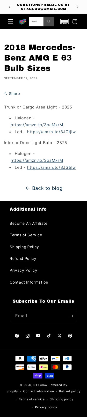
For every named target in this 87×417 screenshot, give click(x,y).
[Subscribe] (71, 316)
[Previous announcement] (9, 6)
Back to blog (47, 188)
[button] (10, 21)
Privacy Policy (23, 270)
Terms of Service (26, 235)
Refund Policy (23, 258)
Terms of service (32, 399)
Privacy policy (46, 407)
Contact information (38, 391)
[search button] (49, 21)
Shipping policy (61, 399)
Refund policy (69, 391)
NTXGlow (40, 385)
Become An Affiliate (29, 223)
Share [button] (14, 93)
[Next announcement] (77, 6)
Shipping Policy (24, 247)
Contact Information (29, 282)
